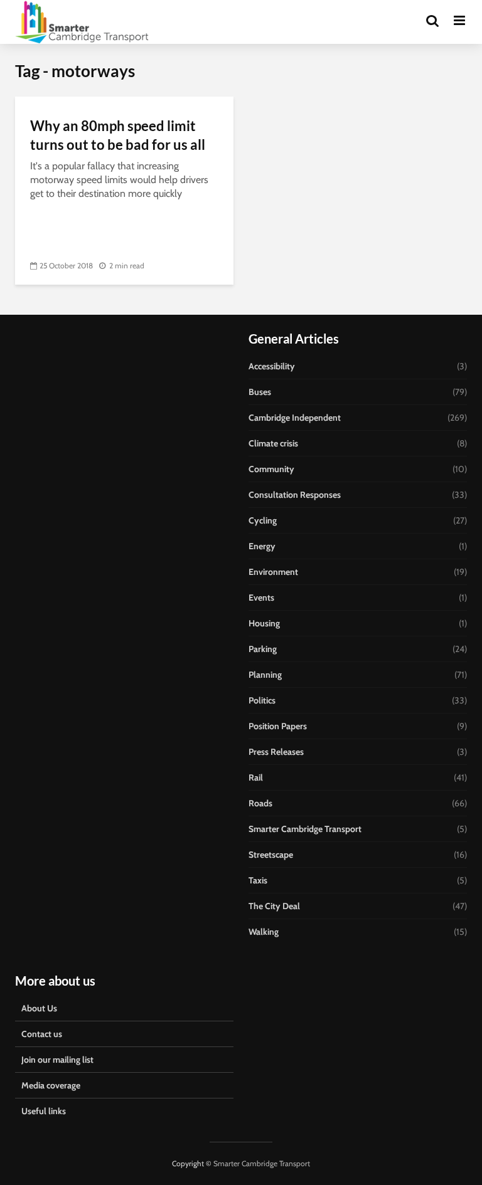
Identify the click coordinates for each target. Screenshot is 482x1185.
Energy (262, 546)
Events (261, 597)
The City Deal (274, 906)
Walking (264, 931)
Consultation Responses (295, 494)
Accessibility (272, 366)
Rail (256, 777)
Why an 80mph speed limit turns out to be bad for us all (117, 135)
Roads (260, 803)
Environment (273, 571)
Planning (265, 674)
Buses (260, 392)
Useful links (43, 1111)
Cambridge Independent (295, 417)
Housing (264, 623)
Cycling (263, 520)
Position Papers (278, 726)
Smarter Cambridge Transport (305, 829)
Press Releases (276, 751)
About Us (39, 1008)
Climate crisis (273, 443)
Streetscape (271, 854)
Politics (262, 700)
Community (271, 469)
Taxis (258, 880)
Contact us (41, 1034)
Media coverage (50, 1085)
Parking (263, 649)
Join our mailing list (57, 1059)
